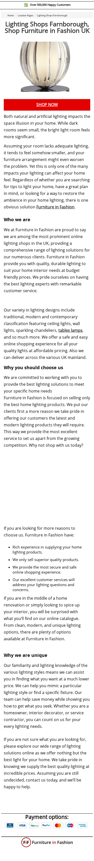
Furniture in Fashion (55, 207)
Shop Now (47, 104)
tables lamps (70, 330)
